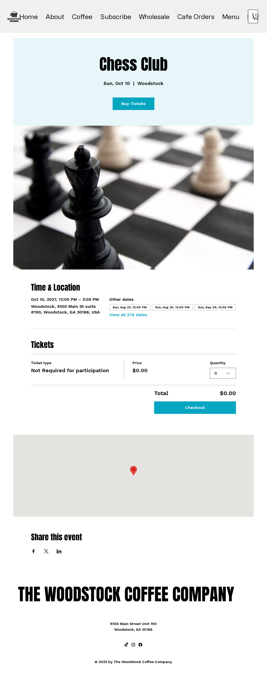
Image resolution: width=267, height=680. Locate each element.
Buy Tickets (133, 103)
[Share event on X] (46, 551)
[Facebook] (140, 644)
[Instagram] (133, 644)
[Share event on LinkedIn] (59, 551)
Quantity (218, 363)
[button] (256, 16)
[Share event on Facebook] (33, 551)
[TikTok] (126, 644)
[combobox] (223, 373)
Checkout (195, 407)
